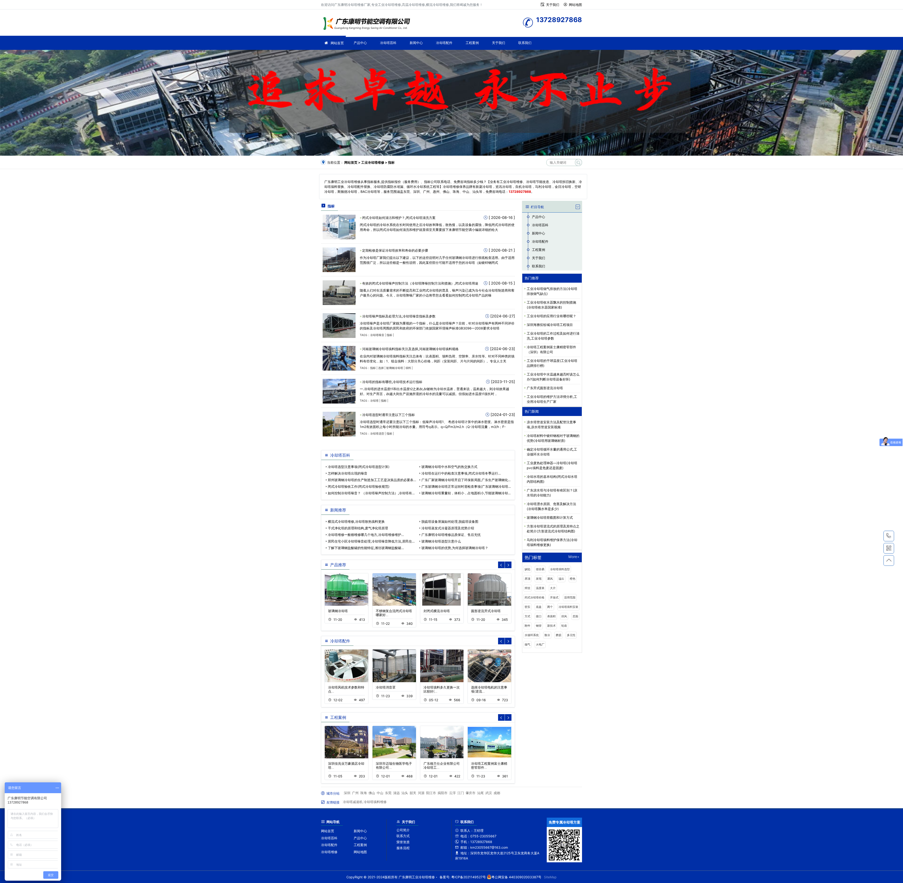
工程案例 (472, 43)
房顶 (527, 578)
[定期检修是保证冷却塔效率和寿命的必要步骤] (339, 259)
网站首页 (337, 43)
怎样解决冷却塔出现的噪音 (347, 473)
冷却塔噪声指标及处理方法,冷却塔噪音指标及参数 (399, 316)
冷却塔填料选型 (560, 569)
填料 (408, 368)
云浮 (452, 793)
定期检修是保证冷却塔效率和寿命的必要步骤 (395, 250)
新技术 (551, 625)
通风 (550, 578)
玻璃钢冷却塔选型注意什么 (441, 541)
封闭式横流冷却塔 (437, 611)
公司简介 (403, 830)
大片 (553, 588)
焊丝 (527, 588)
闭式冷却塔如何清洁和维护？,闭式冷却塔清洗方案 (399, 218)
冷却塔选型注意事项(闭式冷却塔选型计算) (358, 467)
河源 (421, 793)
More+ (573, 557)
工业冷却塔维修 (368, 24)
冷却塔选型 (377, 433)
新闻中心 (416, 43)
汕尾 (480, 793)
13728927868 (888, 536)
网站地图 (575, 5)
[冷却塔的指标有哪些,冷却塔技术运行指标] (339, 391)
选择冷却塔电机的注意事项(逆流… (489, 689)
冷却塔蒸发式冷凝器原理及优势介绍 (447, 528)
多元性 (571, 635)
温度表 (540, 588)
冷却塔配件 (444, 43)
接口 (539, 616)
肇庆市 (470, 793)
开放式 (554, 597)
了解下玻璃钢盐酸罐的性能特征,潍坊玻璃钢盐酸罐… (366, 548)
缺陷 (527, 569)
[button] (508, 565)
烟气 (527, 644)
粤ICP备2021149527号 (468, 877)
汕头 (404, 793)
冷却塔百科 (388, 43)
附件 (527, 625)
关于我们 (552, 5)
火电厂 (540, 644)
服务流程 (403, 848)
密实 (527, 607)
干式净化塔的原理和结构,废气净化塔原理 (358, 528)
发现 (539, 578)
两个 (550, 607)
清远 (396, 793)
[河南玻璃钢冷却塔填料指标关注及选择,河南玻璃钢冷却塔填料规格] (339, 358)
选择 (381, 368)
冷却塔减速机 (353, 802)
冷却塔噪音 (377, 335)
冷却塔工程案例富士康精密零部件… (489, 765)
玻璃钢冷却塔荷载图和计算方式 (550, 517)
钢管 (539, 625)
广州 (355, 793)
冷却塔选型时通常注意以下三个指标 (388, 415)
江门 (460, 793)
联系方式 (403, 836)
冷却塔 (374, 400)
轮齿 (564, 625)
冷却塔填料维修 (375, 802)
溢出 (561, 578)
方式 (527, 616)
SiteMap (550, 877)
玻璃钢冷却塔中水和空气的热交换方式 (449, 467)
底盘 (539, 607)
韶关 (413, 793)
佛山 (371, 793)
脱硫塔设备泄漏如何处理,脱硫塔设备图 (449, 521)
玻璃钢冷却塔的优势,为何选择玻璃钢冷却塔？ (454, 548)
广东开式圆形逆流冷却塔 (545, 388)
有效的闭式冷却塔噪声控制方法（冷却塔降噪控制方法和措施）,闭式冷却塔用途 (420, 283)
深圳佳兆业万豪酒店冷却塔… (346, 765)
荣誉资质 (403, 842)
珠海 (363, 793)
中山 (380, 793)
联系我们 (524, 43)
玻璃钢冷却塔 (394, 368)
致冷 (547, 635)
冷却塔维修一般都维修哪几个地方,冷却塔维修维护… (366, 535)
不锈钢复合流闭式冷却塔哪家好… (394, 613)
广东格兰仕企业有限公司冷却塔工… (442, 765)
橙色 (572, 578)
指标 (389, 335)
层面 (575, 616)
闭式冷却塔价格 (534, 597)
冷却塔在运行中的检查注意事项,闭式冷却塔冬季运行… (461, 473)
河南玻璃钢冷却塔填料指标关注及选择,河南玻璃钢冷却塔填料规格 (410, 349)
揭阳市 (443, 793)
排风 (564, 616)
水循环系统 (532, 635)
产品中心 (360, 43)
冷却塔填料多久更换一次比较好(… (442, 689)
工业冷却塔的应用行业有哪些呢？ (551, 316)
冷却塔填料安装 (568, 607)
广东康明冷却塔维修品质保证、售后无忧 (451, 535)
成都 (497, 793)
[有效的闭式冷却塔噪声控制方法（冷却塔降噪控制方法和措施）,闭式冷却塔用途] (339, 292)
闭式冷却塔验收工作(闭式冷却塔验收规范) (358, 486)
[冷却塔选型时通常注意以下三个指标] (339, 424)
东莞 (388, 793)
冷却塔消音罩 (386, 687)
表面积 (551, 616)
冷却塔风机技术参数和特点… (346, 689)
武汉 (488, 793)
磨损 (558, 635)
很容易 (540, 569)
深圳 (347, 793)
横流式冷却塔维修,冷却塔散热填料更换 (356, 521)
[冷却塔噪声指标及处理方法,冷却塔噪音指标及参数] (339, 325)
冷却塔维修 (329, 852)
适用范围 (569, 597)
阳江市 (431, 793)
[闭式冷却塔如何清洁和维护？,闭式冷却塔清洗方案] (339, 227)
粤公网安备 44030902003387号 (516, 877)
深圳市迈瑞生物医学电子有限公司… (394, 765)
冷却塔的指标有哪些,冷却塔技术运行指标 (392, 382)
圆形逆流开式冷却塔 (486, 611)
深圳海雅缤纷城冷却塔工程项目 (550, 325)
